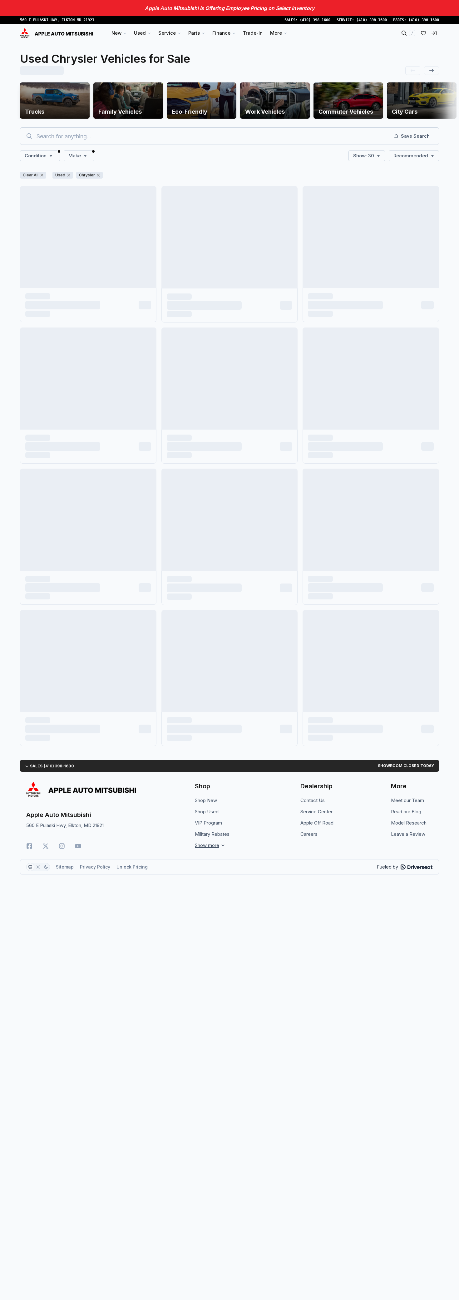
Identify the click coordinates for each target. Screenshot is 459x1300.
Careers (309, 834)
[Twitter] (45, 846)
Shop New (206, 800)
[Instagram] (62, 846)
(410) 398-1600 (315, 20)
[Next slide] (431, 70)
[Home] (56, 33)
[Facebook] (29, 846)
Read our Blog (406, 812)
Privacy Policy (95, 866)
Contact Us (312, 800)
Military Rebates (212, 834)
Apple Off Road (316, 823)
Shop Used (207, 812)
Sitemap (65, 866)
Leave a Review (408, 834)
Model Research (409, 823)
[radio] (30, 867)
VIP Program (208, 823)
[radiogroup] (38, 867)
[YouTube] (78, 846)
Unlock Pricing (132, 866)
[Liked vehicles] (423, 33)
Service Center (316, 812)
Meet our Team (407, 800)
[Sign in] (434, 33)
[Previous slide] (412, 70)
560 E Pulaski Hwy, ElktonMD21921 (57, 20)
